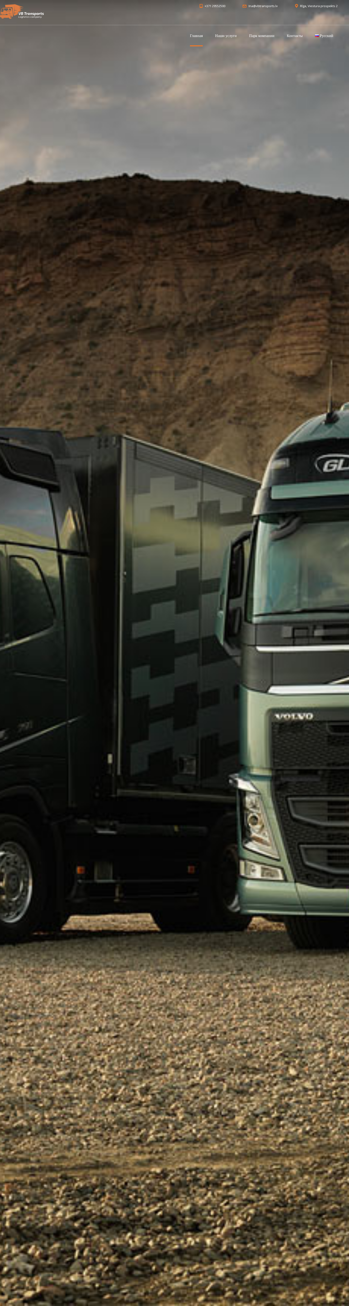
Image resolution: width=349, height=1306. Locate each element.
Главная (196, 35)
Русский (326, 35)
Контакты (295, 35)
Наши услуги (226, 35)
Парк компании (261, 35)
